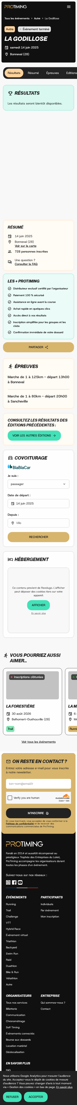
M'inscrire (36, 813)
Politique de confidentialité (20, 823)
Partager (36, 347)
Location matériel (16, 1046)
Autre (37, 18)
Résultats (14, 73)
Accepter (36, 1097)
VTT (8, 922)
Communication (15, 1015)
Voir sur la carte (25, 246)
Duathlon (11, 966)
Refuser (12, 1097)
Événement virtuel (17, 935)
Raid (8, 959)
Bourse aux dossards (18, 1039)
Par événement (50, 910)
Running (11, 904)
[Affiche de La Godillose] (38, 166)
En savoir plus (38, 613)
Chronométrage (15, 1021)
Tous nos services (16, 1002)
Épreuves (52, 73)
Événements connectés (20, 1033)
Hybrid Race (13, 929)
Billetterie (11, 1008)
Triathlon (11, 941)
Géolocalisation (15, 1052)
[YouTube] (20, 882)
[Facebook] (14, 882)
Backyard (11, 947)
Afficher (38, 605)
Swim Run (12, 953)
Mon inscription (50, 916)
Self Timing (13, 1027)
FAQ (8, 1070)
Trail (8, 910)
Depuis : (13, 515)
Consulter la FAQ (26, 264)
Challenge (12, 916)
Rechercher (38, 537)
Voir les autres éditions (31, 435)
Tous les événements (17, 18)
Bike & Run (12, 972)
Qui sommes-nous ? (53, 1002)
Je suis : (13, 476)
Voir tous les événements (38, 742)
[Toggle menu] (69, 6)
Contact (45, 1008)
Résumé (33, 73)
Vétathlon (12, 978)
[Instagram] (8, 882)
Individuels (47, 904)
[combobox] (38, 484)
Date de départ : (19, 495)
